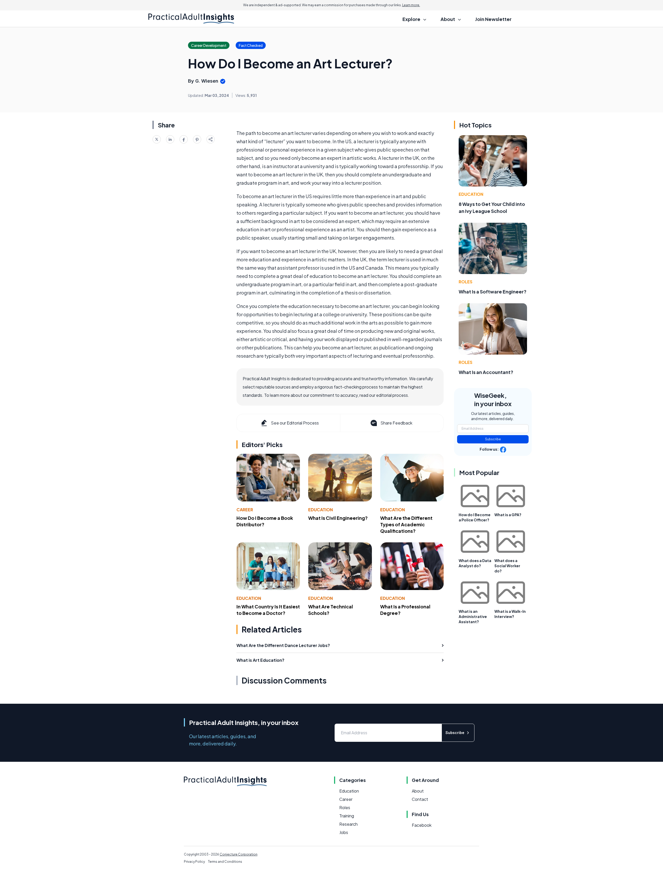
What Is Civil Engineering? (338, 518)
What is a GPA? (507, 514)
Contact (420, 799)
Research (348, 824)
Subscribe (493, 439)
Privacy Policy (194, 862)
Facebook (421, 825)
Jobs (343, 832)
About (418, 791)
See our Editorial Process (295, 423)
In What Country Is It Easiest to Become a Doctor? (268, 609)
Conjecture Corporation (238, 854)
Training (346, 815)
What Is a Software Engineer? (493, 291)
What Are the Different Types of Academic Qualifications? (406, 524)
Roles (465, 281)
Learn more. (411, 5)
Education (320, 509)
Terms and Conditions (225, 862)
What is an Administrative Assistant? (473, 616)
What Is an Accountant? (486, 372)
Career (244, 509)
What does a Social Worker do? (507, 565)
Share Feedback (396, 423)
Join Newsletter (493, 19)
